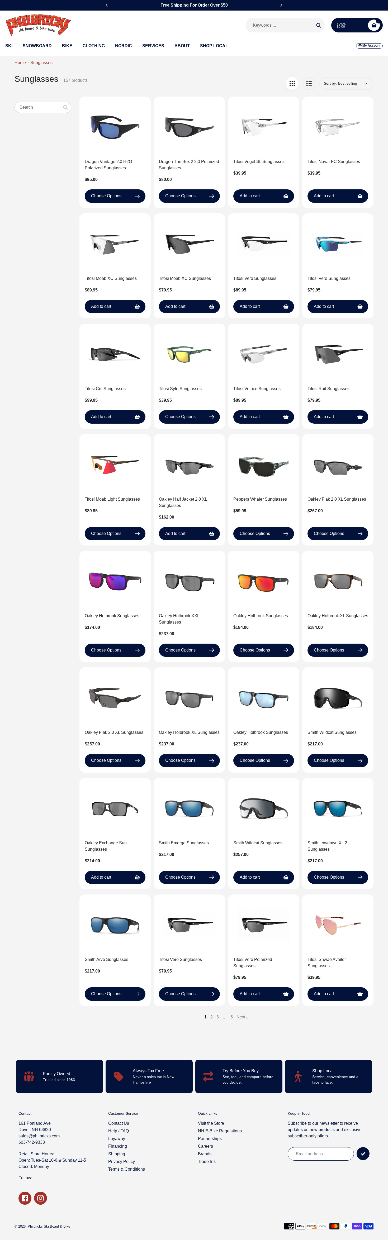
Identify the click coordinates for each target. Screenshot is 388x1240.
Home (20, 62)
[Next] (281, 5)
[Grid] (292, 83)
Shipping (116, 1154)
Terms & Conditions (126, 1169)
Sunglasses (41, 62)
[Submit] (363, 1153)
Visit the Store (211, 1123)
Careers (205, 1146)
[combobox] (43, 107)
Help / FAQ (118, 1131)
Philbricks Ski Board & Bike (49, 1226)
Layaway (116, 1138)
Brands (204, 1154)
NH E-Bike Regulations (220, 1131)
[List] (308, 83)
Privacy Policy (121, 1161)
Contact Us (118, 1123)
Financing (117, 1146)
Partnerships (210, 1138)
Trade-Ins (207, 1161)
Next (240, 1017)
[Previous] (107, 5)
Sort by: (330, 83)
